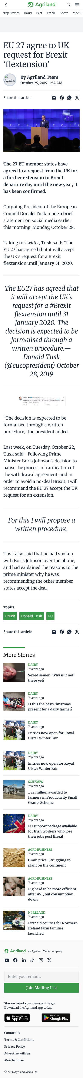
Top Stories (11, 13)
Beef (39, 13)
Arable (51, 13)
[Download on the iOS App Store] (21, 1017)
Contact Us (12, 1033)
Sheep (64, 13)
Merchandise (14, 1060)
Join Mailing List (41, 987)
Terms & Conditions (19, 1040)
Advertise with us (17, 1053)
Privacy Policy (14, 1046)
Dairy (28, 13)
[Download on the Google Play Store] (60, 1017)
